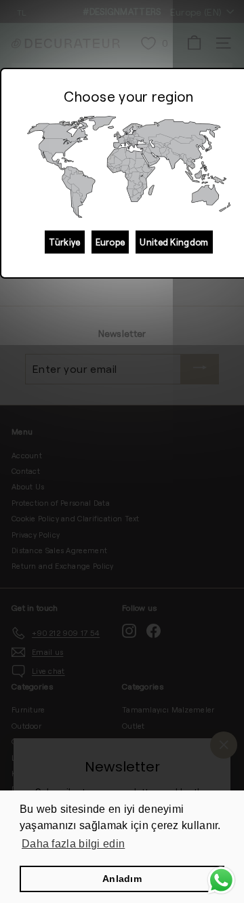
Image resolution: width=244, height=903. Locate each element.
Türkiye (64, 242)
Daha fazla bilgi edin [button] (73, 843)
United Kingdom (174, 242)
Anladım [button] (122, 878)
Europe (110, 242)
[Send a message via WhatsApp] (221, 880)
